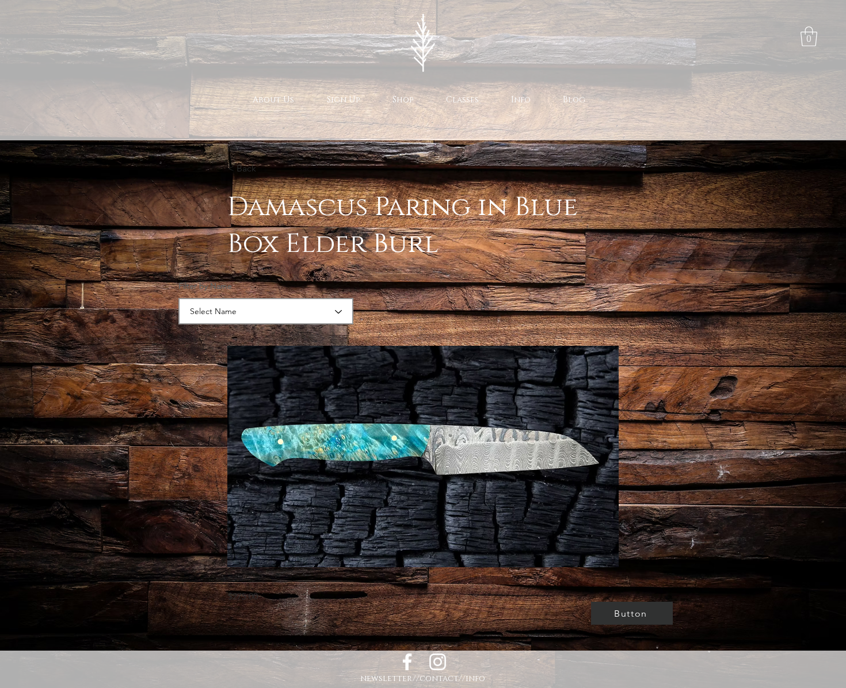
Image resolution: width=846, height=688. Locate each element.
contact (439, 678)
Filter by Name (205, 286)
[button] (809, 36)
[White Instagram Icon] (437, 662)
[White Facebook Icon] (407, 662)
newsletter (386, 678)
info (475, 678)
